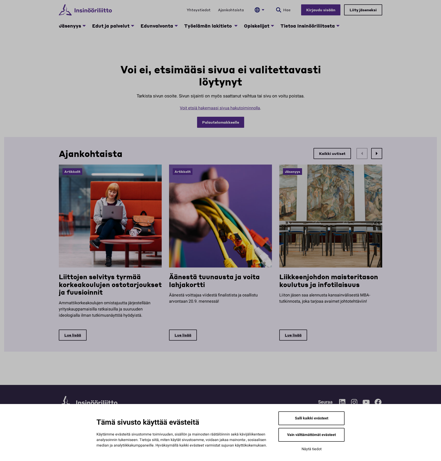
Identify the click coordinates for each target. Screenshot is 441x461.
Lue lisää (72, 335)
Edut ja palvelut (111, 26)
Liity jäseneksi (363, 9)
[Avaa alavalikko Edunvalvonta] (176, 25)
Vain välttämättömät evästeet (311, 435)
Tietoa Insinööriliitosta (307, 26)
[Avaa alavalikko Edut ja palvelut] (132, 25)
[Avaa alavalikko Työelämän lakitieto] (235, 25)
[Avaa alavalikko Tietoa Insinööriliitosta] (337, 25)
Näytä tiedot (312, 449)
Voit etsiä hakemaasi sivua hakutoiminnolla (220, 108)
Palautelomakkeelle (220, 122)
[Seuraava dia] (376, 153)
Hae (287, 9)
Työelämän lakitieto (208, 26)
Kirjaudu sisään (320, 9)
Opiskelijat (256, 26)
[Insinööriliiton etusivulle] (85, 10)
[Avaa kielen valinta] (259, 10)
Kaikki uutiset (332, 153)
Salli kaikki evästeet (311, 418)
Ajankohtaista (231, 9)
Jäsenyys (70, 26)
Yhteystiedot (199, 9)
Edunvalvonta (157, 26)
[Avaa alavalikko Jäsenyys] (84, 25)
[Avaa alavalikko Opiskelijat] (272, 25)
